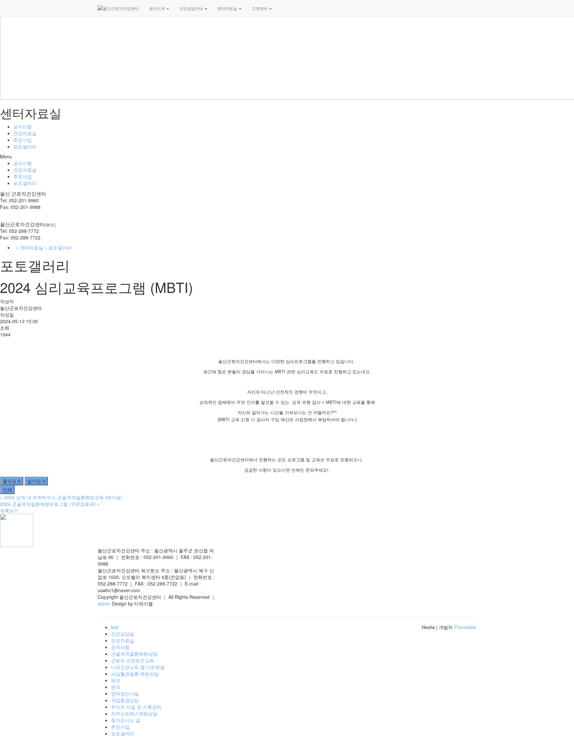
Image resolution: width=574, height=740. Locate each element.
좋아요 (12, 481)
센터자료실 (227, 8)
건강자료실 (25, 133)
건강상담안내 (191, 8)
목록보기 (9, 510)
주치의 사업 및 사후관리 (136, 706)
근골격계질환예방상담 (134, 653)
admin (105, 603)
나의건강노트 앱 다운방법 (138, 667)
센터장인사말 (125, 693)
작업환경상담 (125, 700)
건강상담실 (122, 633)
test (115, 627)
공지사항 (22, 126)
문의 (115, 687)
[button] (287, 156)
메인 (115, 680)
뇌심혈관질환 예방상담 (135, 673)
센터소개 (157, 8)
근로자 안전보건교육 (132, 660)
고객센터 (259, 8)
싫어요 (36, 481)
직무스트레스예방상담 (134, 713)
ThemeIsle (465, 627)
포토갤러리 (25, 146)
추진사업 (22, 140)
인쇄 (7, 489)
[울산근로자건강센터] (118, 8)
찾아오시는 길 (125, 720)
